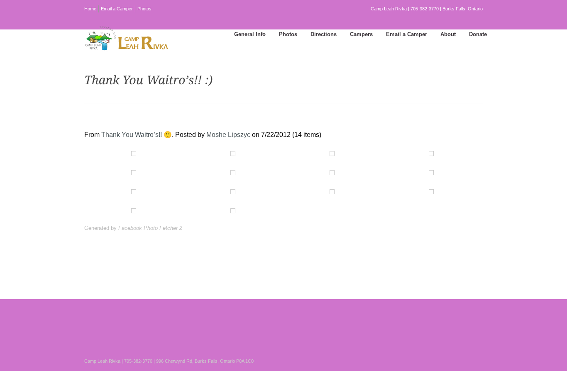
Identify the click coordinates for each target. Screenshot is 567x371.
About (448, 34)
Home (90, 8)
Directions (323, 34)
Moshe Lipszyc (228, 134)
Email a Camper (117, 8)
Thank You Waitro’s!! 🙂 (136, 134)
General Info (250, 34)
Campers (361, 34)
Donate (478, 34)
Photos (144, 8)
